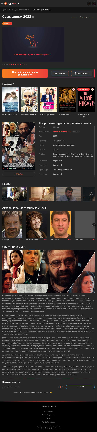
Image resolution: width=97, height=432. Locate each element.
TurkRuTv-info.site (48, 422)
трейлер (81, 17)
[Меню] (2, 3)
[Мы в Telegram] (45, 428)
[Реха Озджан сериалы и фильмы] (12, 224)
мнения (92, 17)
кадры (86, 17)
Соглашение (48, 411)
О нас (48, 418)
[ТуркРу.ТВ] (11, 3)
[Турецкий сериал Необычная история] (86, 99)
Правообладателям (49, 415)
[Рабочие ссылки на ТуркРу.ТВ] (58, 428)
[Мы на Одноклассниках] (51, 428)
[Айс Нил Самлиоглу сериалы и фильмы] (36, 224)
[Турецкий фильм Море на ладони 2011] (10, 99)
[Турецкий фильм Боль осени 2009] (67, 99)
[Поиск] (89, 3)
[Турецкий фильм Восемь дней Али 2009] (29, 99)
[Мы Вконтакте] (39, 428)
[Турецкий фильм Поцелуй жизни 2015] (48, 99)
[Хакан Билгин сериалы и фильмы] (60, 224)
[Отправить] (60, 387)
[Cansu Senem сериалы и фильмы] (85, 224)
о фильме (74, 17)
